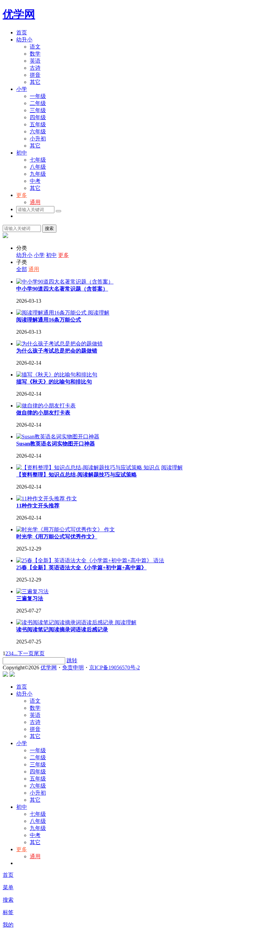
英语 (35, 61)
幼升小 (24, 39)
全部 (21, 269)
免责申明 (73, 667)
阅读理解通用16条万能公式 (48, 320)
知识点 (152, 467)
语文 (35, 46)
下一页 (26, 653)
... (16, 653)
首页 (21, 32)
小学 (21, 89)
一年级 (38, 96)
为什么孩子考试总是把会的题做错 (56, 351)
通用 (35, 202)
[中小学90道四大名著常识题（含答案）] (65, 282)
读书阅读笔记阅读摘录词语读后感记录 (62, 629)
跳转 (72, 660)
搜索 (49, 228)
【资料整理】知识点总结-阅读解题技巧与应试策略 (76, 474)
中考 (35, 181)
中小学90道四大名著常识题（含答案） (62, 289)
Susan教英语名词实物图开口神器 (55, 443)
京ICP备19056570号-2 (114, 667)
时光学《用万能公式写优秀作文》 (56, 536)
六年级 (38, 131)
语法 (158, 560)
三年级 (38, 110)
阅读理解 (98, 312)
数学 (35, 54)
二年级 (38, 103)
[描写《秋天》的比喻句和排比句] (56, 374)
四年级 (38, 117)
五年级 (38, 124)
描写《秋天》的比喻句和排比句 (54, 382)
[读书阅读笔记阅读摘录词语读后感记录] (65, 622)
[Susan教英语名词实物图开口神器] (57, 436)
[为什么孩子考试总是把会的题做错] (59, 343)
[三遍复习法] (32, 591)
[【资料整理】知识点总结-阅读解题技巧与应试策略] (80, 467)
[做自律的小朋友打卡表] (46, 405)
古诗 (35, 68)
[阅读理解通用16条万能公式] (52, 312)
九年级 (38, 174)
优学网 (19, 14)
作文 (71, 498)
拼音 (35, 75)
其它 (35, 82)
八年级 (38, 167)
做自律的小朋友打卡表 (43, 412)
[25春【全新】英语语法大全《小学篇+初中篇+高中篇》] (84, 560)
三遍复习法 (29, 598)
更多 (21, 195)
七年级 (38, 160)
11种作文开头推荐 (37, 505)
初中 (21, 153)
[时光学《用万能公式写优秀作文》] (60, 529)
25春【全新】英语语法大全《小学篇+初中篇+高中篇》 (81, 567)
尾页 (39, 653)
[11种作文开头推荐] (41, 498)
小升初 (38, 138)
